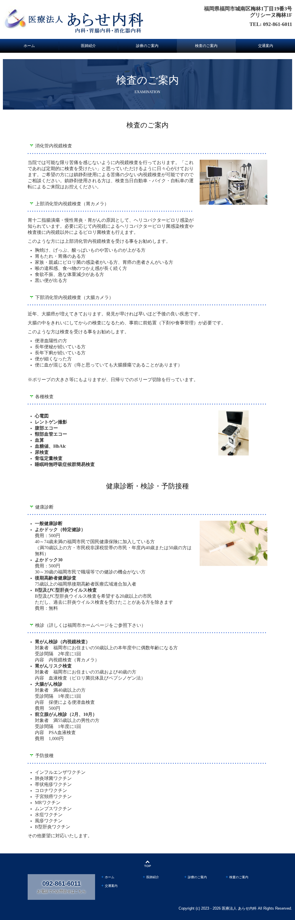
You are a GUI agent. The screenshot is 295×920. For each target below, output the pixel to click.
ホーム (29, 46)
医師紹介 (88, 46)
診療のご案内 (147, 46)
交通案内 (265, 46)
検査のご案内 (206, 46)
